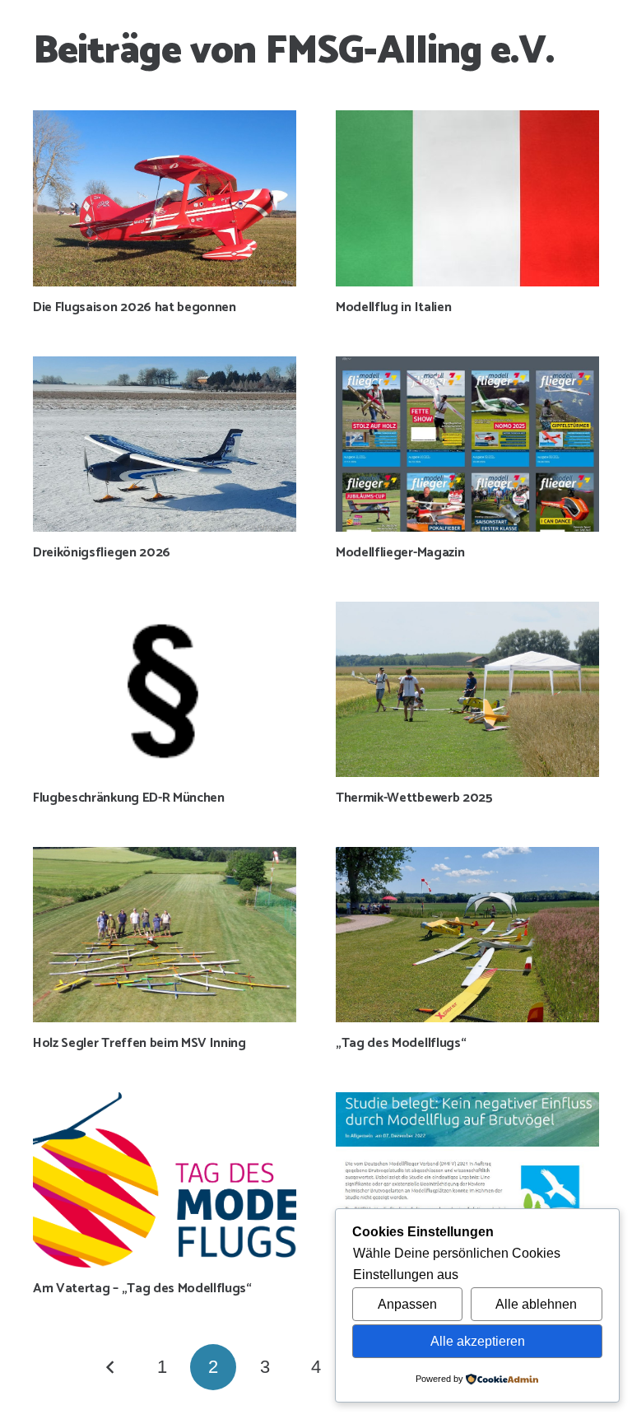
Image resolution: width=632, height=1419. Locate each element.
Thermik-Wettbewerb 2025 (414, 798)
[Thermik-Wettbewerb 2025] (467, 689)
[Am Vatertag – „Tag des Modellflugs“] (164, 1180)
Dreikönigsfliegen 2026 (101, 553)
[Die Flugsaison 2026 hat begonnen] (164, 198)
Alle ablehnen (536, 1304)
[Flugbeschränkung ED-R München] (164, 689)
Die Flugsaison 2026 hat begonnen (134, 307)
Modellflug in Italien (393, 307)
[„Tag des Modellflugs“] (467, 934)
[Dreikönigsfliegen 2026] (164, 444)
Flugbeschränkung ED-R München (129, 798)
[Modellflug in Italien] (467, 198)
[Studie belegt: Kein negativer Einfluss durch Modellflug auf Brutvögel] (467, 1180)
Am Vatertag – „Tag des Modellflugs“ (142, 1288)
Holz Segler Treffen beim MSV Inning (139, 1043)
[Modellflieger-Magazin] (467, 444)
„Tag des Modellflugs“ (401, 1043)
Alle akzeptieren (477, 1341)
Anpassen (407, 1304)
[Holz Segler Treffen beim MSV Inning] (164, 934)
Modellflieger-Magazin (400, 553)
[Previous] (111, 1367)
